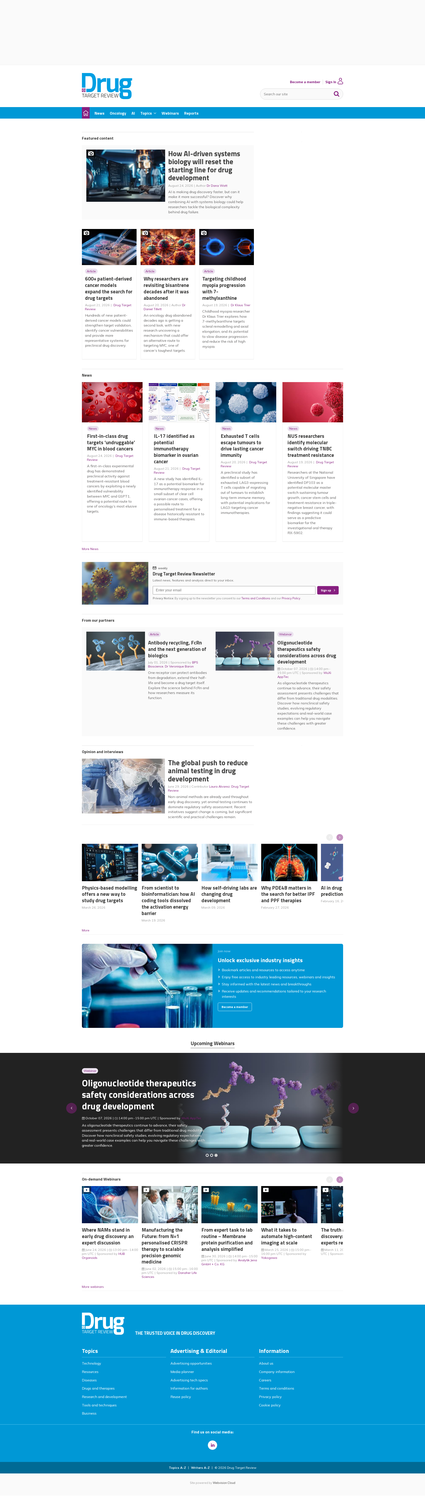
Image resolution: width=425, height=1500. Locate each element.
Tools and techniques (99, 1405)
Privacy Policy (291, 598)
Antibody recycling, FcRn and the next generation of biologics (177, 649)
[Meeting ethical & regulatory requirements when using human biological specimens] (207, 1155)
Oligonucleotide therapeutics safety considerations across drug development (306, 652)
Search (336, 92)
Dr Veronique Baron (179, 666)
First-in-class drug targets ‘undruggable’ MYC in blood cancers (111, 442)
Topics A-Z (177, 1468)
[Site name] (107, 98)
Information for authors (189, 1388)
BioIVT (190, 1121)
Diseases (89, 1380)
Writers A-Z (200, 1468)
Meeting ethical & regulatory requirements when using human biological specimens (138, 1097)
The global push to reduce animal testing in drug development (208, 770)
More (85, 930)
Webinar (285, 634)
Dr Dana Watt (217, 186)
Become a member (305, 82)
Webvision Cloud (224, 1483)
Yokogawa (269, 1258)
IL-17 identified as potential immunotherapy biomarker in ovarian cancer (176, 448)
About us (266, 1363)
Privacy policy (270, 1396)
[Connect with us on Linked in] (212, 1445)
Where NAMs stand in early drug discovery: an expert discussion (108, 1236)
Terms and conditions (276, 1388)
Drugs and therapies (98, 1388)
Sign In (330, 82)
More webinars (93, 1287)
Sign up (326, 590)
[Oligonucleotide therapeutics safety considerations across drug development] (216, 1155)
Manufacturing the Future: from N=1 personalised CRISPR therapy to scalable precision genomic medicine (164, 1245)
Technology (91, 1363)
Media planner (182, 1371)
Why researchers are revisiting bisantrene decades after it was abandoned (166, 288)
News (93, 429)
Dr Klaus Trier (240, 305)
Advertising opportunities (191, 1363)
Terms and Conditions (255, 598)
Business (89, 1413)
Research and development (104, 1396)
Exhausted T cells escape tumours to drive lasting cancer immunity (242, 445)
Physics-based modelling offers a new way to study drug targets (109, 894)
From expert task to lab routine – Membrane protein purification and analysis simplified (227, 1239)
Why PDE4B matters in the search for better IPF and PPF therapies (288, 894)
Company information (277, 1371)
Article (91, 271)
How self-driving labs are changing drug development (229, 894)
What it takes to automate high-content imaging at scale (286, 1236)
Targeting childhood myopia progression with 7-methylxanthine (224, 288)
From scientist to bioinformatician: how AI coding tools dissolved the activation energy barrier (168, 900)
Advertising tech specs (189, 1380)
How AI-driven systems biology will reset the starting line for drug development (204, 165)
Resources (90, 1371)
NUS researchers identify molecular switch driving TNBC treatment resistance (311, 445)
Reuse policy (180, 1396)
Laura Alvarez (219, 786)
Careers (265, 1380)
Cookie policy (270, 1405)
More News (90, 549)
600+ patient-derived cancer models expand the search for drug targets (108, 288)
